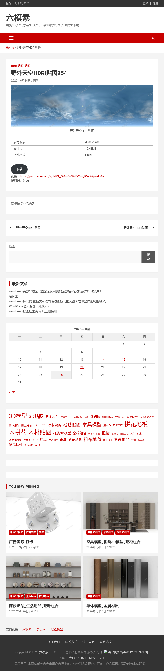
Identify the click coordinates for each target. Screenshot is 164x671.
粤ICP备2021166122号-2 (85, 658)
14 (102, 359)
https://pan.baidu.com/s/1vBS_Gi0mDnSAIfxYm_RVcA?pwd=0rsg (63, 176)
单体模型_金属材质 (102, 606)
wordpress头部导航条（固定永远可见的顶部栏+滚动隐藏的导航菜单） (56, 291)
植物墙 (114, 433)
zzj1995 (36, 547)
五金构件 (52, 417)
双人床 (36, 425)
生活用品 (53, 440)
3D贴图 (36, 416)
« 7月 (12, 392)
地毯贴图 (72, 424)
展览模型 (57, 629)
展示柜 (107, 425)
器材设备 (54, 425)
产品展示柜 (76, 417)
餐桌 (133, 440)
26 (61, 375)
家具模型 (92, 424)
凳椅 (117, 417)
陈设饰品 (122, 439)
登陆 (145, 3)
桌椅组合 (79, 433)
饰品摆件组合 (32, 445)
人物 (86, 417)
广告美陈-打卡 (21, 542)
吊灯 (44, 425)
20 (82, 367)
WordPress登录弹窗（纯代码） (30, 306)
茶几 (105, 440)
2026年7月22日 (19, 547)
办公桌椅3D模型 (130, 417)
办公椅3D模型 (147, 417)
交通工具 (65, 417)
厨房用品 (26, 425)
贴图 (27, 65)
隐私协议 (106, 642)
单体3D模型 (16, 532)
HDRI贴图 (17, 65)
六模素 (18, 18)
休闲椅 (95, 417)
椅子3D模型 (94, 433)
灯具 (43, 440)
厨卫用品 (14, 425)
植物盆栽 (124, 433)
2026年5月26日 (96, 547)
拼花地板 (136, 424)
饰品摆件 (16, 445)
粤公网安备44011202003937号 (128, 652)
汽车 (132, 433)
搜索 (12, 247)
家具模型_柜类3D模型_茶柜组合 (113, 542)
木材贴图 (39, 432)
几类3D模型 (107, 417)
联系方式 (71, 642)
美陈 (41, 532)
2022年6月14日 (21, 80)
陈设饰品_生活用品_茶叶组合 (34, 606)
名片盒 (13, 296)
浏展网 (41, 629)
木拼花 (17, 432)
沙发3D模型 (15, 440)
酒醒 (36, 80)
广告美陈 (118, 425)
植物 (106, 433)
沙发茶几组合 (30, 440)
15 (123, 359)
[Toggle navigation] (11, 38)
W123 (112, 547)
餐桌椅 (141, 440)
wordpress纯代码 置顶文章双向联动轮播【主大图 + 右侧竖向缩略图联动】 (58, 301)
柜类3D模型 (62, 433)
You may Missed (24, 486)
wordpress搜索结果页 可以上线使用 (33, 311)
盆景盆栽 (75, 440)
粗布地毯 (92, 439)
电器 (63, 440)
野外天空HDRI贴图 (28, 228)
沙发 (139, 433)
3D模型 (18, 416)
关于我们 (54, 642)
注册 (155, 3)
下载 (19, 169)
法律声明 (88, 642)
